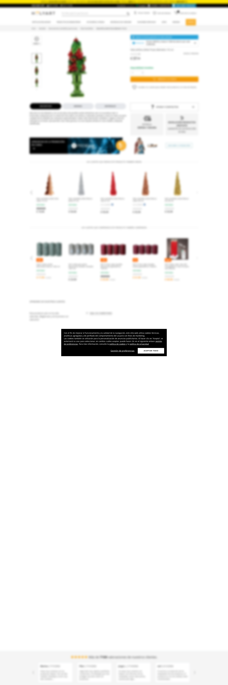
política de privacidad (139, 344)
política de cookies (117, 344)
